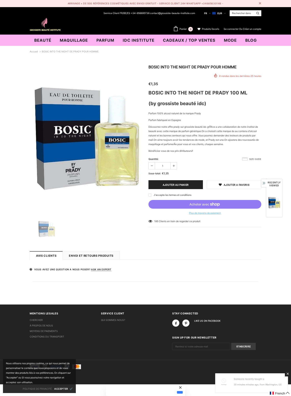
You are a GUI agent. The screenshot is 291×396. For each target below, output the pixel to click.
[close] (260, 4)
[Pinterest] (185, 323)
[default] (180, 392)
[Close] (287, 373)
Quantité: (153, 158)
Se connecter (231, 28)
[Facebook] (175, 323)
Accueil (34, 51)
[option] (86, 138)
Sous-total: (154, 173)
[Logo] (45, 24)
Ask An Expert (101, 269)
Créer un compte (252, 28)
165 (156, 221)
